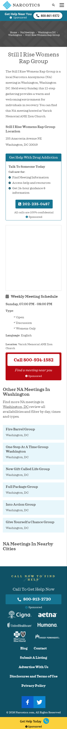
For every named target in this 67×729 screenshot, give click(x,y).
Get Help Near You (18, 14)
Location (11, 344)
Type (9, 311)
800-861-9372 (50, 16)
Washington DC (47, 32)
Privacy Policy (33, 686)
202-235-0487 (36, 204)
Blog (24, 648)
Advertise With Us (33, 667)
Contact (40, 648)
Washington (15, 35)
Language (13, 335)
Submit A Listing (33, 658)
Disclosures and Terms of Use (34, 676)
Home (13, 32)
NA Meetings (27, 32)
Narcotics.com (25, 712)
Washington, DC (16, 407)
